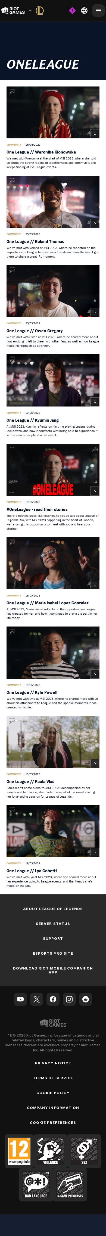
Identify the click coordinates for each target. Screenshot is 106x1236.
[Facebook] (53, 999)
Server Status (53, 923)
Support (53, 938)
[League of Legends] (39, 10)
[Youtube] (20, 999)
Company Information (53, 1107)
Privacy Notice (53, 1063)
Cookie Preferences (53, 1122)
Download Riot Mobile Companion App (53, 970)
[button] (53, 127)
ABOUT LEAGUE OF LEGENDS (53, 909)
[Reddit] (85, 999)
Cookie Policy (53, 1093)
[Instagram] (69, 999)
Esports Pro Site (53, 953)
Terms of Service (53, 1078)
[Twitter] (36, 999)
